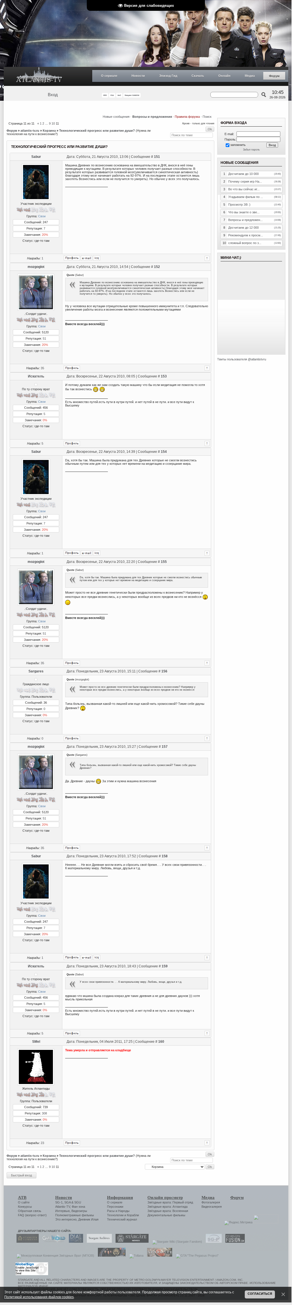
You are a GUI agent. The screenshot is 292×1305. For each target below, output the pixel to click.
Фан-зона (78, 1206)
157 (165, 747)
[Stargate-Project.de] (212, 1241)
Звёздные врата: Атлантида (167, 1206)
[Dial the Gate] (74, 1241)
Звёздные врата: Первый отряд (170, 1202)
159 (165, 966)
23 (42, 1143)
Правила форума (187, 116)
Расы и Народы (118, 1211)
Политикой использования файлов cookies (39, 1297)
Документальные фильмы (166, 1215)
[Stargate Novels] (131, 1241)
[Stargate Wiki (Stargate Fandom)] (175, 1241)
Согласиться (260, 1293)
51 (44, 338)
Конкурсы (25, 1206)
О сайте (24, 1202)
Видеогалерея (211, 1206)
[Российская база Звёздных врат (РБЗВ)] (110, 1255)
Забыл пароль (251, 149)
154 (164, 452)
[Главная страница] (39, 76)
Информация (120, 1197)
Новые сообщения (116, 116)
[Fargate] (158, 1255)
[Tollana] (134, 1255)
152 (157, 267)
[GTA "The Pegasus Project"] (196, 1255)
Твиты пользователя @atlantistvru (241, 359)
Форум (274, 76)
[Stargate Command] (26, 1241)
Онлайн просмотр (165, 1197)
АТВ (22, 1197)
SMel (36, 1042)
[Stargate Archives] (98, 1241)
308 (44, 1113)
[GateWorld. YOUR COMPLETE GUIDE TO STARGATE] (52, 1241)
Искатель (36, 376)
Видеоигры (79, 1211)
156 (164, 671)
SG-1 (59, 1202)
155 (164, 562)
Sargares (36, 671)
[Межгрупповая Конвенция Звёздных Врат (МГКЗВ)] (54, 1255)
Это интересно (66, 1219)
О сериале (109, 75)
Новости (138, 75)
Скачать (198, 75)
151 (157, 157)
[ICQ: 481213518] (96, 258)
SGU (77, 1202)
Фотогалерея (210, 1202)
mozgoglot (36, 267)
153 (164, 376)
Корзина (49, 130)
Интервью (62, 1211)
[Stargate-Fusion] (234, 1241)
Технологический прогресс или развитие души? (97, 130)
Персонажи (115, 1206)
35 (42, 368)
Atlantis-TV (62, 1206)
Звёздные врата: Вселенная (167, 1211)
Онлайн (224, 75)
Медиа (250, 75)
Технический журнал (122, 1219)
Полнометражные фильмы (74, 1215)
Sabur (36, 157)
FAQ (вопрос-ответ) (32, 1215)
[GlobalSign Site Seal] (31, 1274)
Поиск (207, 116)
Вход (53, 94)
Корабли (133, 1215)
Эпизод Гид (168, 75)
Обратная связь (29, 1211)
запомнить (238, 144)
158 (165, 856)
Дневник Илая (88, 1219)
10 (53, 123)
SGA (67, 1202)
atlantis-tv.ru (29, 130)
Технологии (115, 1215)
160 (161, 1042)
